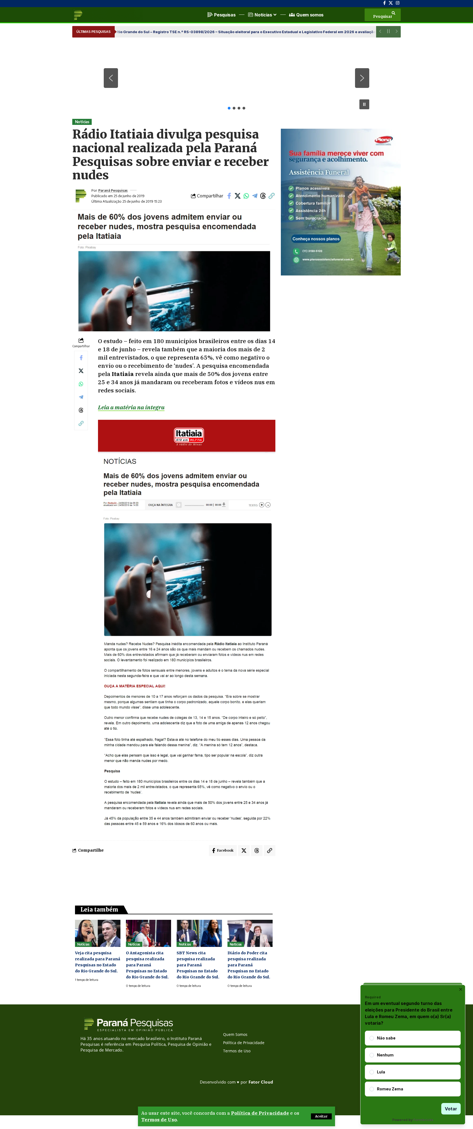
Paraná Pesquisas (113, 190)
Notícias (82, 121)
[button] (321, 1116)
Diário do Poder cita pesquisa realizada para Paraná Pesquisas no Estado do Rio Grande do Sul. (248, 964)
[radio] (372, 1038)
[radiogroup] (413, 1063)
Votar (451, 1108)
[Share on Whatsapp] (246, 195)
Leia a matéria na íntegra (131, 407)
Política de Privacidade (260, 1113)
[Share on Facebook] (229, 195)
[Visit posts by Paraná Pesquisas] (80, 196)
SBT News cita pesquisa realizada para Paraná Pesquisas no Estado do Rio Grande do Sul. (198, 964)
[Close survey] (460, 989)
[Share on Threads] (263, 195)
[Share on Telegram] (254, 195)
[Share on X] (237, 195)
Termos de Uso (159, 1120)
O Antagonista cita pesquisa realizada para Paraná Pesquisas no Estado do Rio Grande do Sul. (147, 964)
